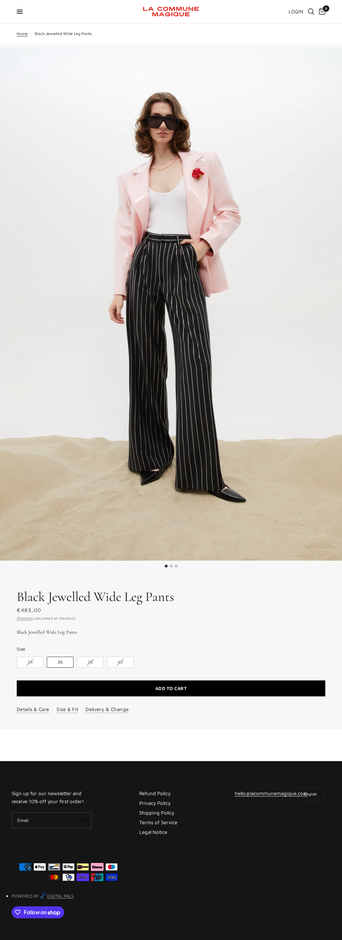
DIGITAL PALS (60, 896)
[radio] (30, 662)
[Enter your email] (85, 820)
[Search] (311, 11)
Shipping (25, 618)
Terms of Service (158, 822)
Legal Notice (153, 832)
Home (22, 33)
